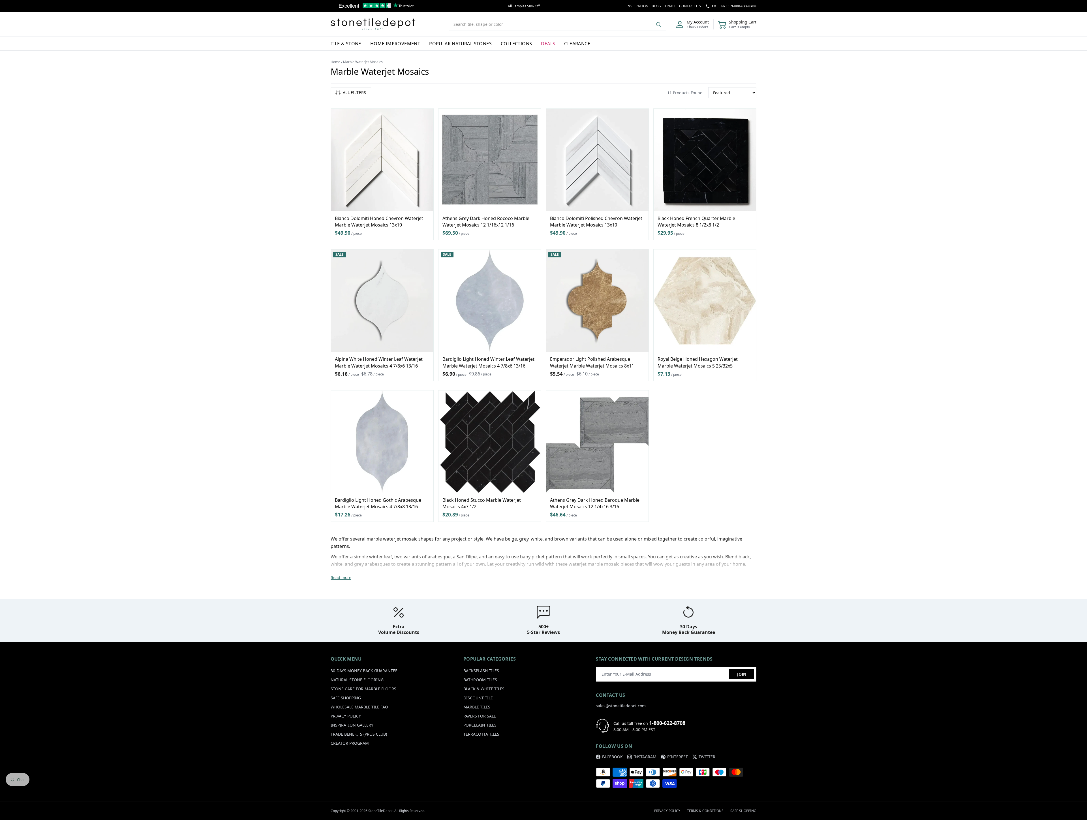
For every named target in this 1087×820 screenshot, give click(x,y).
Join (741, 674)
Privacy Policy (346, 716)
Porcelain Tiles (480, 725)
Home (335, 61)
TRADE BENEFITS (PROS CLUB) (359, 734)
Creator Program (350, 743)
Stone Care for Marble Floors (363, 688)
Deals (548, 43)
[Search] (660, 24)
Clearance (577, 43)
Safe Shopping (346, 698)
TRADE (670, 6)
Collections (516, 43)
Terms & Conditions (705, 810)
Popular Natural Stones (460, 43)
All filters (354, 92)
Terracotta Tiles (481, 734)
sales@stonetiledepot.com (621, 705)
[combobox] (557, 24)
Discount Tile (478, 698)
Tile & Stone (346, 43)
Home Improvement (395, 43)
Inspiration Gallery (352, 725)
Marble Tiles (476, 707)
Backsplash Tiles (481, 670)
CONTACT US (690, 6)
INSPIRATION (637, 6)
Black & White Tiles (483, 688)
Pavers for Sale (479, 716)
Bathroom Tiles (480, 679)
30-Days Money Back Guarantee (364, 670)
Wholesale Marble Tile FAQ (359, 707)
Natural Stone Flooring (357, 679)
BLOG (656, 6)
